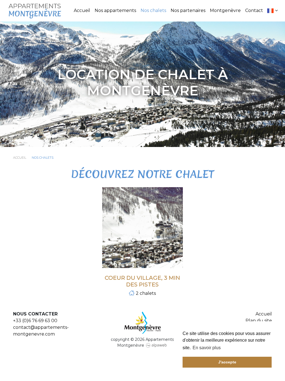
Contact (254, 10)
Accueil (82, 10)
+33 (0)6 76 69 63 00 (35, 320)
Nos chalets (153, 10)
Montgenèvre (225, 10)
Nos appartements (115, 10)
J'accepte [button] (227, 362)
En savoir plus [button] (207, 347)
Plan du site (258, 320)
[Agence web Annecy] (156, 345)
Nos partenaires (188, 10)
